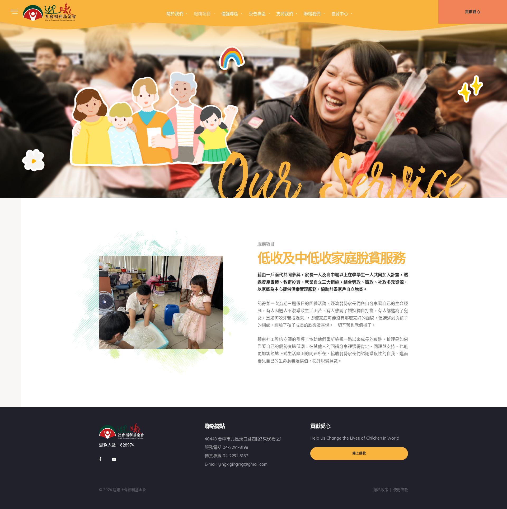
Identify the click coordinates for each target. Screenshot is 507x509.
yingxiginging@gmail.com (242, 464)
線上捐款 (359, 453)
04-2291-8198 (235, 447)
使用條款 (400, 489)
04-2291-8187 (235, 455)
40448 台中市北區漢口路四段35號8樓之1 (243, 439)
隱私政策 (380, 489)
